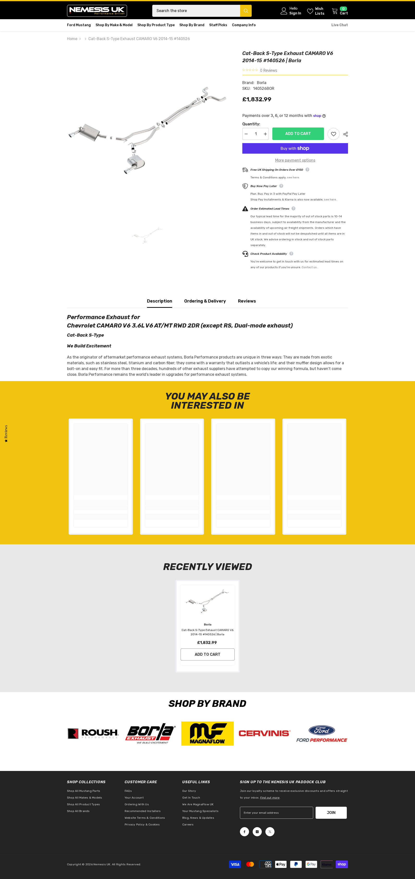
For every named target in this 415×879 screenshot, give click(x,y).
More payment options (295, 160)
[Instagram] (257, 831)
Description (159, 301)
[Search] (202, 11)
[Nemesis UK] (93, 733)
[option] (147, 130)
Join (331, 812)
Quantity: (251, 124)
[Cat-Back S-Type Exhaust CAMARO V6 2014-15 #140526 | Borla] (208, 601)
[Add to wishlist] (334, 134)
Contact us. (309, 267)
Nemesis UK (101, 864)
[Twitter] (270, 831)
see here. (293, 177)
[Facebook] (244, 831)
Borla (261, 82)
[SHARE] (344, 134)
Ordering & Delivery (205, 301)
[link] (101, 508)
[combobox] (196, 11)
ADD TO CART (297, 133)
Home (72, 38)
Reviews (247, 301)
